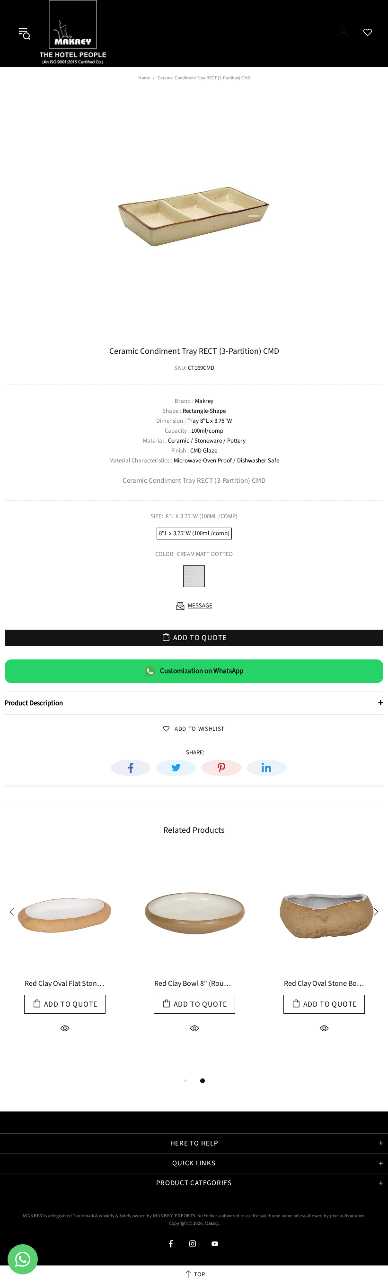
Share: (195, 753)
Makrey (74, 33)
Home (144, 78)
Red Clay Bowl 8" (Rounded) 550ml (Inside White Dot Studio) (194, 984)
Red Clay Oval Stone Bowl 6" (324, 984)
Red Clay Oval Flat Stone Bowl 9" (65, 984)
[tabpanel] (65, 964)
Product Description (194, 702)
